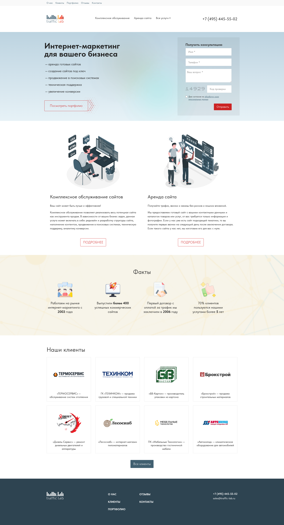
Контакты (97, 2)
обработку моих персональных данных (203, 98)
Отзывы (85, 2)
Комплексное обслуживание (112, 18)
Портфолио (72, 2)
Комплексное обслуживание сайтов (86, 197)
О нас (50, 2)
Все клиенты (142, 464)
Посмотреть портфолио (66, 106)
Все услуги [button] (162, 18)
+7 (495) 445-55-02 (219, 18)
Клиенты (59, 2)
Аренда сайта (142, 18)
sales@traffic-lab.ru (224, 498)
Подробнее (93, 242)
